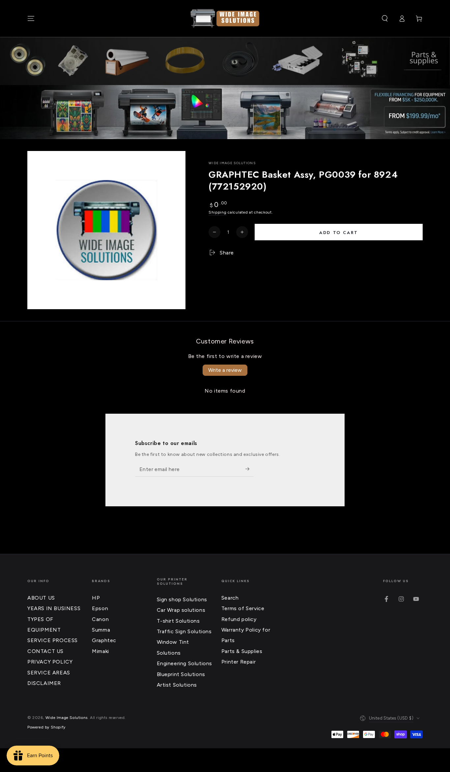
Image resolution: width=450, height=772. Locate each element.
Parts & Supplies (242, 651)
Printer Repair (238, 662)
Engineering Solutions (184, 663)
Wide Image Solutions (232, 163)
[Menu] (31, 18)
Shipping (218, 212)
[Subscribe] (249, 469)
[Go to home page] (225, 18)
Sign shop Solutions (182, 599)
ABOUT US (41, 598)
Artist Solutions (177, 685)
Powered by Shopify (46, 727)
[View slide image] (225, 112)
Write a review (225, 370)
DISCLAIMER (44, 683)
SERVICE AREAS (48, 672)
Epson (100, 608)
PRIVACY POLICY (49, 662)
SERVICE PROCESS (52, 640)
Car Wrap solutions (181, 610)
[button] (384, 18)
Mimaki (100, 651)
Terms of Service (243, 608)
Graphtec (104, 640)
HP (96, 598)
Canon (100, 619)
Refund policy (239, 619)
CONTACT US (45, 651)
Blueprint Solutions (181, 674)
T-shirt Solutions (178, 621)
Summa (101, 630)
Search (230, 598)
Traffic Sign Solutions (184, 631)
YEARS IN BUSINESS (53, 608)
